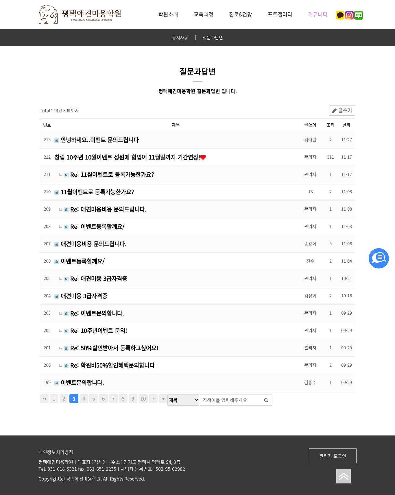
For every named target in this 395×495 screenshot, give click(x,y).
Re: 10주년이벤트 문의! (98, 330)
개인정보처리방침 (55, 451)
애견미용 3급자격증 (83, 296)
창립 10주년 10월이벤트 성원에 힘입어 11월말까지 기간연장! (127, 157)
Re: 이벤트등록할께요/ (97, 226)
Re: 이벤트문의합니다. (96, 313)
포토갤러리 (280, 14)
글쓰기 (344, 110)
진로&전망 (240, 14)
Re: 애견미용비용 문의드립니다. (108, 209)
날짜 (346, 125)
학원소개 (168, 14)
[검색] (266, 399)
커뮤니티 (318, 14)
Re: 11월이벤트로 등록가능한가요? (111, 174)
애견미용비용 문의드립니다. (93, 244)
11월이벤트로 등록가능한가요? (96, 192)
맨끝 (163, 398)
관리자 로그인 (332, 455)
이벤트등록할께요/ (82, 261)
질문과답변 (213, 37)
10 (143, 398)
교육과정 (203, 14)
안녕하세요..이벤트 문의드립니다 (99, 140)
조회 (330, 125)
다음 (153, 398)
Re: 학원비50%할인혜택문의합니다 (112, 365)
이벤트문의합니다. (81, 382)
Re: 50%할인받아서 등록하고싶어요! (113, 348)
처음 (44, 398)
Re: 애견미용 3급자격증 (98, 278)
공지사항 (180, 37)
